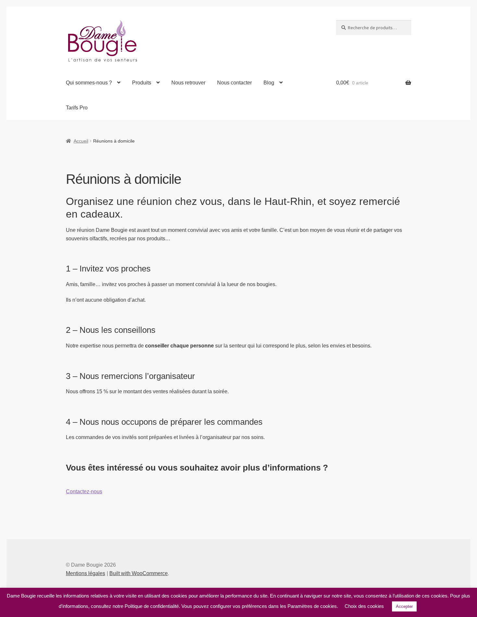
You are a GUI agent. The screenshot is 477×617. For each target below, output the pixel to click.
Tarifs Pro (77, 107)
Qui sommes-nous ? (89, 82)
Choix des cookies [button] (364, 606)
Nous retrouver (188, 82)
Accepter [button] (404, 606)
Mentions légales (85, 573)
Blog (268, 82)
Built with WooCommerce (138, 573)
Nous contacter (234, 82)
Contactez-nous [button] (84, 491)
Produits (141, 82)
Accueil (81, 141)
